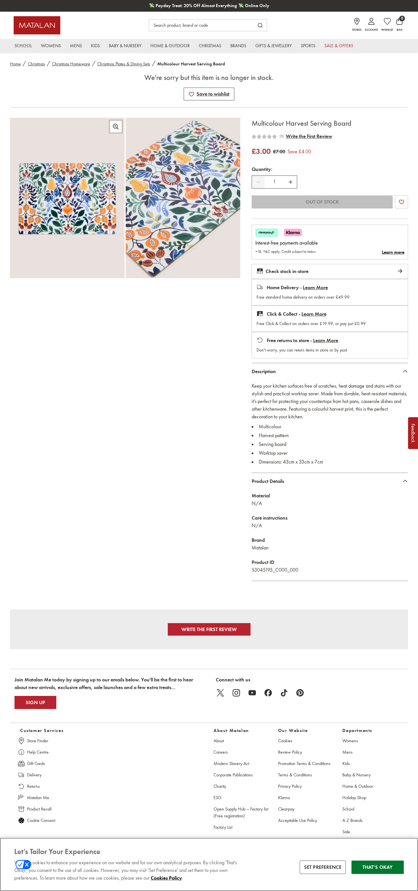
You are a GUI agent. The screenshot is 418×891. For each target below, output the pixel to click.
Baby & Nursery (356, 775)
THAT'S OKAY (378, 867)
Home (15, 64)
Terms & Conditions (295, 775)
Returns (33, 786)
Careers (221, 752)
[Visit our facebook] (268, 692)
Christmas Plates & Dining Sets (123, 64)
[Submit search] (260, 25)
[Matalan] (37, 25)
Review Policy (290, 752)
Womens (350, 740)
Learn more (393, 252)
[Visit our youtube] (252, 692)
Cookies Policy (166, 878)
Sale (346, 831)
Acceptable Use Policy (297, 820)
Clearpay (286, 809)
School (348, 809)
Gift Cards (36, 763)
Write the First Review (309, 136)
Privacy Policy (290, 786)
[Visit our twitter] (220, 692)
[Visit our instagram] (236, 692)
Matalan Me (38, 797)
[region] (209, 864)
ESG (218, 797)
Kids (346, 763)
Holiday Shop (354, 797)
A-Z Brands (352, 820)
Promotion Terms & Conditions (304, 763)
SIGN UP (35, 702)
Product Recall (39, 809)
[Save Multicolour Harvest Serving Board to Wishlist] (191, 94)
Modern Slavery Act (231, 763)
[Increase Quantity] (290, 182)
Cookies (285, 740)
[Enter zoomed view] (115, 126)
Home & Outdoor (357, 786)
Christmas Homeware (71, 64)
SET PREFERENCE (323, 867)
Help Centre (38, 752)
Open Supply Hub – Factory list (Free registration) (241, 812)
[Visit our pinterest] (300, 692)
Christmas (36, 64)
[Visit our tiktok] (284, 692)
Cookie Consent (41, 820)
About (219, 740)
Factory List (223, 827)
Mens (347, 752)
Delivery (34, 775)
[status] (274, 182)
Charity (220, 786)
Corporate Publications (233, 775)
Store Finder (37, 740)
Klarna (284, 797)
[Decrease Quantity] (258, 182)
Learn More (315, 287)
